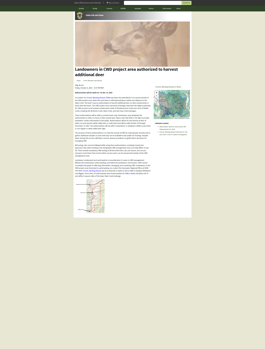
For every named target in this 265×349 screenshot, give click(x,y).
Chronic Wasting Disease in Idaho (168, 87)
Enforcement (167, 8)
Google (187, 118)
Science (151, 8)
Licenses (109, 8)
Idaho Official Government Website (87, 3)
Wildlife (123, 8)
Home (79, 81)
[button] (156, 92)
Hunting (81, 8)
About (178, 8)
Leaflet (175, 118)
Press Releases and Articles (92, 81)
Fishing (95, 8)
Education (138, 8)
